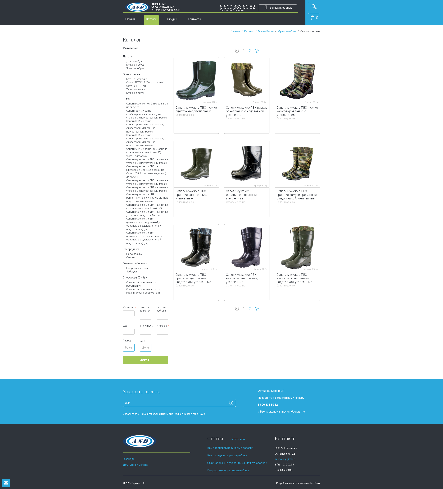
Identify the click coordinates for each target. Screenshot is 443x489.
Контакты (194, 19)
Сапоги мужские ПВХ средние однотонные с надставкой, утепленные (193, 278)
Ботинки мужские (136, 79)
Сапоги (130, 257)
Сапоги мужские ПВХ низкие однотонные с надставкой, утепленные (246, 111)
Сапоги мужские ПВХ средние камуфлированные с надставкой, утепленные (297, 194)
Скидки (172, 19)
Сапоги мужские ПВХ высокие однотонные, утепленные (242, 278)
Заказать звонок (280, 7)
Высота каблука (161, 309)
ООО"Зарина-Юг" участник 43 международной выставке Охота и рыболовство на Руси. (264, 463)
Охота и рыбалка (134, 263)
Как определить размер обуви (227, 455)
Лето (126, 56)
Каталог (151, 19)
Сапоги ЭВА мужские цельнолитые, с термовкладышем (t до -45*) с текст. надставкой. (147, 152)
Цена (143, 340)
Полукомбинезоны (137, 268)
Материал (128, 307)
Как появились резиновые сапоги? (230, 448)
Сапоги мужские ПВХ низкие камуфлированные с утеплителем (297, 111)
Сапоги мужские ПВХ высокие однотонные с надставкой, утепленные (294, 278)
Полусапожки (134, 254)
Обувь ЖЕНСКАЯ (136, 86)
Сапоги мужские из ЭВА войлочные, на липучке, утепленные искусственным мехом (147, 198)
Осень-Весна (266, 31)
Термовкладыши (136, 89)
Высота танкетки (145, 309)
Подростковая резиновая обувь (228, 470)
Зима (126, 98)
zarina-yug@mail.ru (285, 459)
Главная (130, 19)
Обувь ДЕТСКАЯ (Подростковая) (145, 82)
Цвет (125, 325)
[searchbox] (128, 313)
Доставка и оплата (135, 464)
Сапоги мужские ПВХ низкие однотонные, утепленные (196, 109)
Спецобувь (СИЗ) (134, 277)
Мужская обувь (287, 31)
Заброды (131, 271)
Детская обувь (134, 61)
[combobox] (129, 313)
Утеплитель (146, 325)
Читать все (237, 439)
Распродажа (131, 249)
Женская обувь (135, 68)
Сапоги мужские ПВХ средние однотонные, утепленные (191, 194)
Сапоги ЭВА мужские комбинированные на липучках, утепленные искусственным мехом (146, 114)
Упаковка (162, 325)
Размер (127, 340)
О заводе (129, 459)
